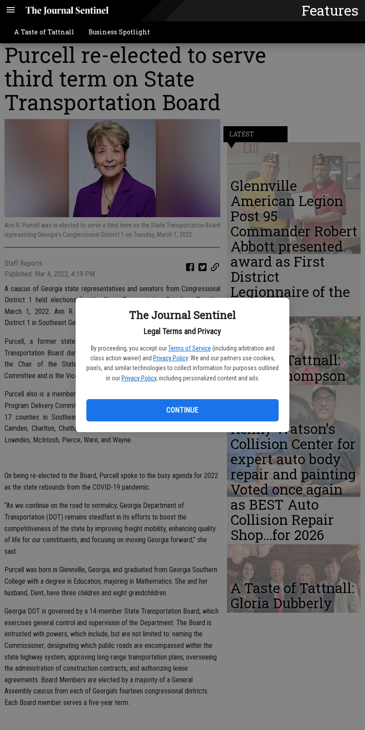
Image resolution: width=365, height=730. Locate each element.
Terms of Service (189, 348)
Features (330, 10)
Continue (182, 410)
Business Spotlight (119, 32)
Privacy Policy (170, 358)
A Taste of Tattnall (44, 32)
